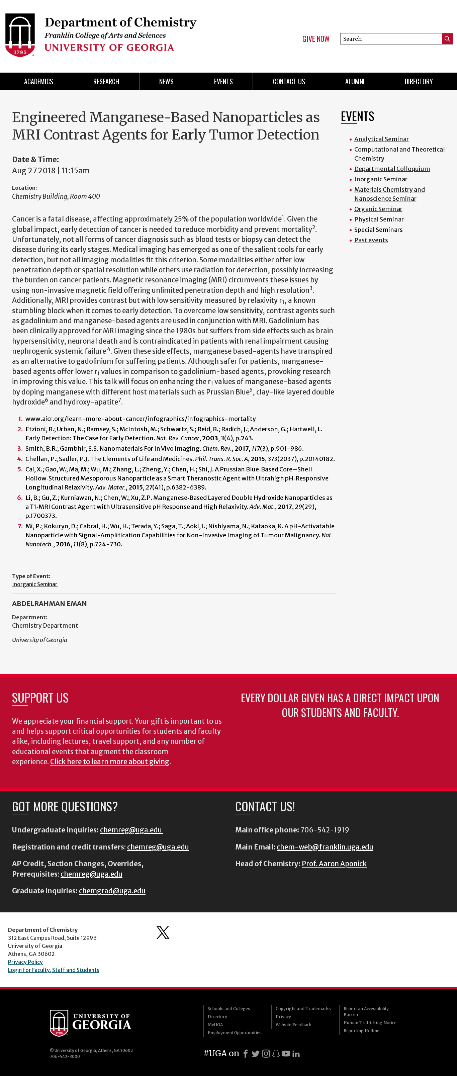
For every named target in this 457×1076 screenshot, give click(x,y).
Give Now (316, 39)
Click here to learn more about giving (109, 761)
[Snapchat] (276, 1054)
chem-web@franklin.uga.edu (325, 847)
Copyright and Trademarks (303, 1008)
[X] (256, 1054)
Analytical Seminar (381, 139)
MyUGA (215, 1024)
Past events (371, 240)
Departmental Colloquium (392, 169)
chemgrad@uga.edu (112, 891)
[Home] (112, 33)
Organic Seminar (378, 209)
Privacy (283, 1016)
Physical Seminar (379, 219)
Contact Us (289, 81)
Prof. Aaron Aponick (334, 864)
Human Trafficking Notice (370, 1022)
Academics (38, 81)
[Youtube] (286, 1054)
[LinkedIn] (296, 1054)
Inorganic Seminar (35, 584)
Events (223, 81)
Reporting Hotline (361, 1030)
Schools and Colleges (229, 1008)
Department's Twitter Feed (163, 932)
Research (106, 81)
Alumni (355, 81)
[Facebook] (246, 1054)
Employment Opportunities (235, 1032)
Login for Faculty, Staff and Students (53, 970)
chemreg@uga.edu (131, 830)
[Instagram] (266, 1054)
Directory (419, 81)
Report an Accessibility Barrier (366, 1011)
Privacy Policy (25, 962)
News (166, 81)
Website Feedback (293, 1024)
